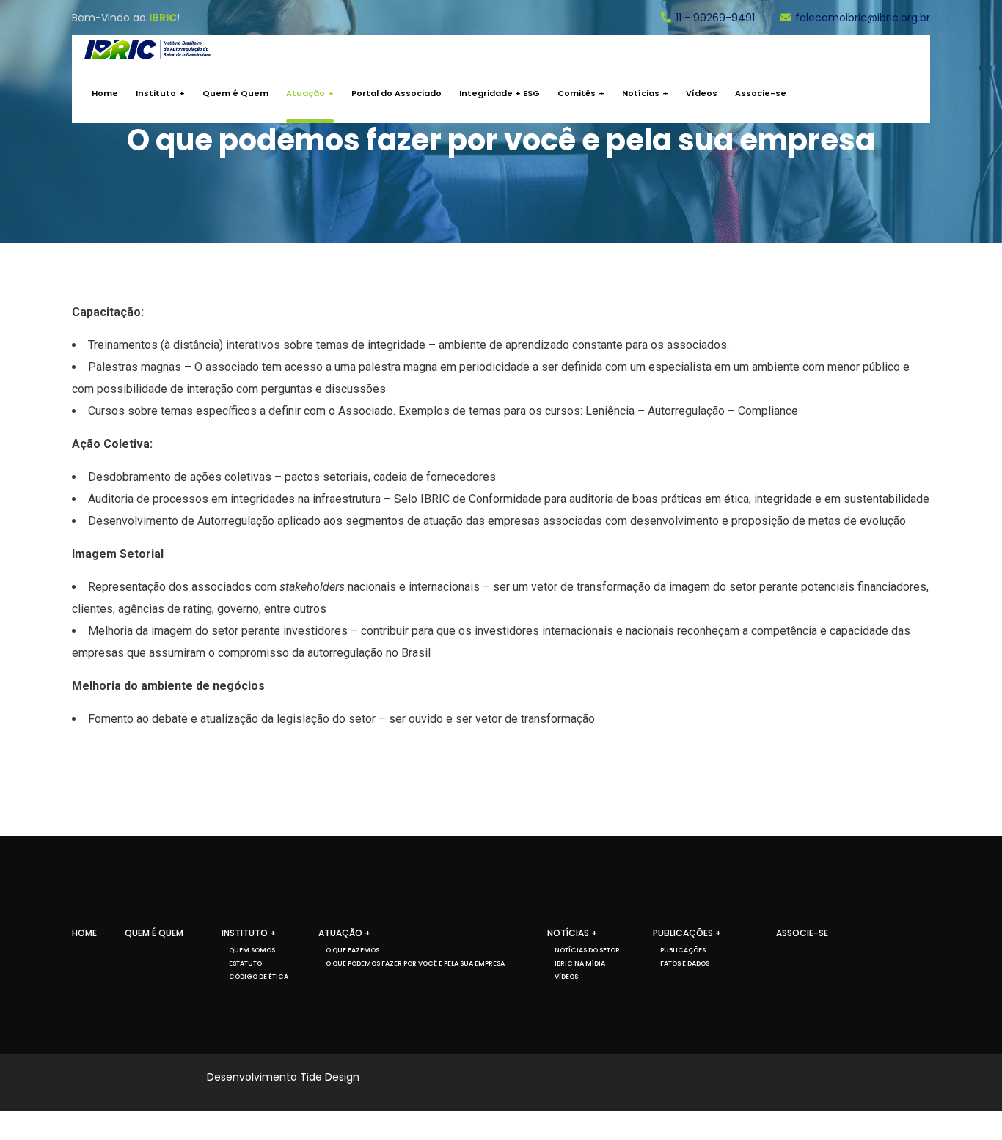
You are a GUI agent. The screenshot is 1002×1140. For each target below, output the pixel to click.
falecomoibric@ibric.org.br (862, 17)
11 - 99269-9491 (715, 17)
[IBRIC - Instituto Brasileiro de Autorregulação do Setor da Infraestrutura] (147, 49)
